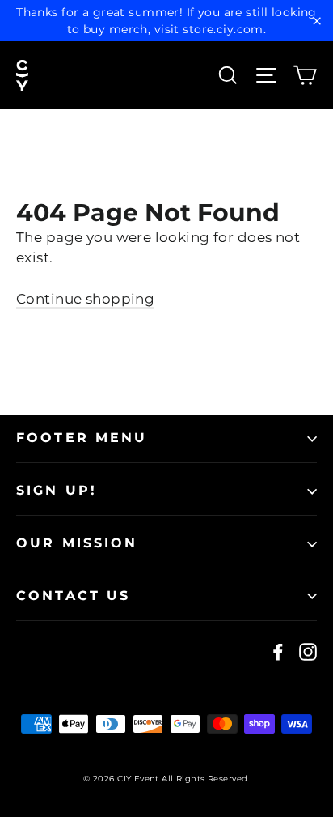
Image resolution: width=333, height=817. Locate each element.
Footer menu (82, 437)
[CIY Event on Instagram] (308, 651)
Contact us (73, 595)
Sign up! (56, 490)
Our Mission (77, 543)
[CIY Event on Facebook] (278, 651)
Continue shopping (85, 299)
